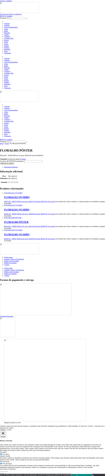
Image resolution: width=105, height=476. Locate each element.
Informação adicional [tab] (11, 167)
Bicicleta (7, 33)
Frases (6, 44)
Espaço (6, 40)
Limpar (23, 159)
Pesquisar (3, 18)
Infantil (6, 46)
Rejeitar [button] (3, 430)
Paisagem (7, 49)
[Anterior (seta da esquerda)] (1, 473)
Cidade (6, 35)
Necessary (5, 454)
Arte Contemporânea (11, 27)
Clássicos (7, 36)
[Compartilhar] (5, 471)
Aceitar (74, 475)
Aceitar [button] (9, 430)
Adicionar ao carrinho (7, 163)
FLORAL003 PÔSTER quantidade (11, 161)
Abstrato (7, 23)
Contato (6, 265)
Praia (5, 51)
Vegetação (7, 53)
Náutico (6, 47)
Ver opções (51, 201)
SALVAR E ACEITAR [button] (7, 469)
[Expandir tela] (3, 471)
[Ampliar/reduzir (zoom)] (1, 471)
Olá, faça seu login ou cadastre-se (11, 14)
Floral (6, 42)
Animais (7, 25)
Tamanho (3, 159)
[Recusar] (93, 475)
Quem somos (8, 257)
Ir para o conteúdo (6, 1)
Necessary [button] (3, 452)
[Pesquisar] (27, 18)
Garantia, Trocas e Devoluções (14, 259)
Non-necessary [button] (5, 461)
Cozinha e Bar (8, 38)
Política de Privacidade (11, 261)
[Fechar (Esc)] (7, 471)
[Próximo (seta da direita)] (3, 473)
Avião (6, 29)
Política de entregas (10, 263)
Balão (6, 31)
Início (2, 143)
